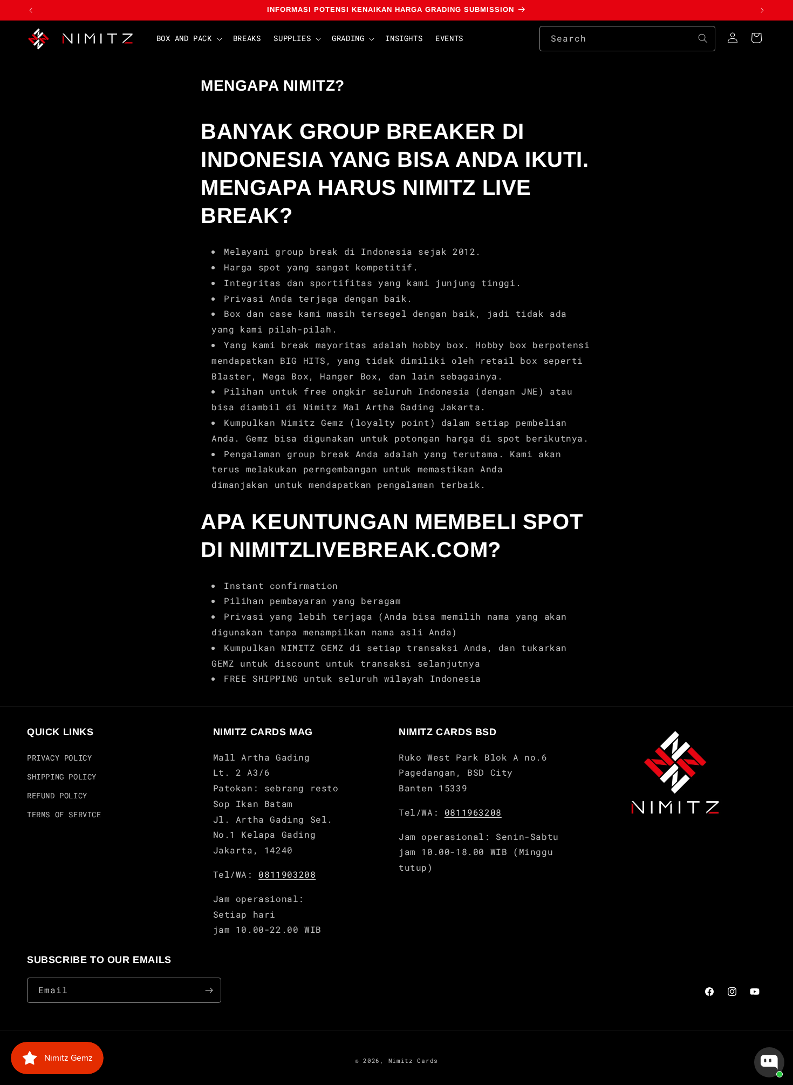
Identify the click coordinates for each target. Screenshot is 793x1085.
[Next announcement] (762, 10)
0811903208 (287, 874)
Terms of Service (64, 814)
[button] (188, 38)
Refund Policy (57, 795)
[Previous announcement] (31, 10)
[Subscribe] (209, 990)
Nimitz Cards (413, 1060)
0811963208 (473, 812)
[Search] (703, 38)
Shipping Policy (62, 776)
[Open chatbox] (769, 1062)
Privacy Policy (59, 757)
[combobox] (627, 38)
